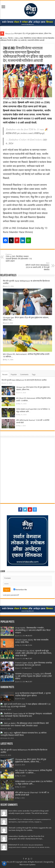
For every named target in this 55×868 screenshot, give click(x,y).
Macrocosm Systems (27, 865)
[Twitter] (25, 509)
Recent (4, 374)
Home (4, 38)
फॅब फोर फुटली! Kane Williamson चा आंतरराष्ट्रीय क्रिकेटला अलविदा (24, 380)
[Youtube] (30, 509)
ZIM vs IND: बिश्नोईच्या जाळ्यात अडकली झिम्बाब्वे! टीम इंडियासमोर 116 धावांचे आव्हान (19, 258)
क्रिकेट (10, 38)
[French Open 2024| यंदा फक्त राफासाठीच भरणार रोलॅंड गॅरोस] (7, 643)
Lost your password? (11, 595)
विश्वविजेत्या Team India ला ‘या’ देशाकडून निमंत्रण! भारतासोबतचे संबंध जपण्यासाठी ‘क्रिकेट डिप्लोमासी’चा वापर (26, 714)
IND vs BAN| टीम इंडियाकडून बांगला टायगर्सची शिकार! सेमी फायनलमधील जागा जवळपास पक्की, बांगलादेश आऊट (25, 724)
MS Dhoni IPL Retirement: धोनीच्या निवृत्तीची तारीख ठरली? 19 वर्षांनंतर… (33, 771)
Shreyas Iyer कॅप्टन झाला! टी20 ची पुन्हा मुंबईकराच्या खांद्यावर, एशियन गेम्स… (29, 33)
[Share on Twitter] (11, 240)
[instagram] (35, 509)
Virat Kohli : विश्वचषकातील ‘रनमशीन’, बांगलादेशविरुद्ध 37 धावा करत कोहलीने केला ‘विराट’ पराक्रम (33, 630)
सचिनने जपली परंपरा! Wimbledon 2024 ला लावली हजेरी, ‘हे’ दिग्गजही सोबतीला (37, 266)
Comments (24, 374)
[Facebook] (20, 509)
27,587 (30, 658)
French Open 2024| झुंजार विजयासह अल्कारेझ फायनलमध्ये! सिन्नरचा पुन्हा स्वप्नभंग (33, 664)
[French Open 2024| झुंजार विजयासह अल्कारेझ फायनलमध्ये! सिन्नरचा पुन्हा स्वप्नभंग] (7, 666)
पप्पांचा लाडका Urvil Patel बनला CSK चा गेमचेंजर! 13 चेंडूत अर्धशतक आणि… (34, 782)
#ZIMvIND (11, 133)
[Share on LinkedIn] (22, 240)
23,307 (30, 681)
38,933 (30, 635)
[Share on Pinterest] (16, 240)
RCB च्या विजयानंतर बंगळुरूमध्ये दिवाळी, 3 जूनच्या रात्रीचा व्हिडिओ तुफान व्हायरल (33, 694)
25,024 (29, 668)
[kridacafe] (27, 9)
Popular (14, 374)
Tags (34, 374)
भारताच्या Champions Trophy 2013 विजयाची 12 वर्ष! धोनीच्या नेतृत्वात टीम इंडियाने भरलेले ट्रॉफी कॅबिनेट (33, 676)
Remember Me (21, 590)
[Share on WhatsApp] (28, 240)
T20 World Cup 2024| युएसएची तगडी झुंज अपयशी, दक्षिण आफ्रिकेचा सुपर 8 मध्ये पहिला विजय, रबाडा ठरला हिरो (33, 653)
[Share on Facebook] (5, 240)
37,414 (30, 645)
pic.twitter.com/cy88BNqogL (31, 133)
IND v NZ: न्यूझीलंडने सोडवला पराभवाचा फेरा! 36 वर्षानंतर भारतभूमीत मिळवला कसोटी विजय (24, 734)
